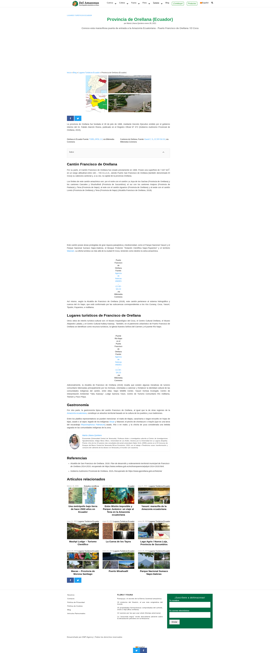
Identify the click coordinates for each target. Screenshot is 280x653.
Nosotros (70, 595)
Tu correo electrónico (179, 611)
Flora (145, 3)
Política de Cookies (75, 606)
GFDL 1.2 (98, 139)
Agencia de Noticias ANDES (118, 277)
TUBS (91, 139)
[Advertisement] (140, 55)
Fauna (133, 3)
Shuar (112, 422)
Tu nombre (174, 600)
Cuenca (110, 3)
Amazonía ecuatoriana (77, 413)
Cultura (122, 3)
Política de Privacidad (76, 602)
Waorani (70, 251)
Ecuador (131, 486)
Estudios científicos (91, 486)
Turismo (156, 3)
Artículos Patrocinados (76, 613)
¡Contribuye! (178, 3)
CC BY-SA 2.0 (118, 287)
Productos (192, 3)
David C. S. (148, 139)
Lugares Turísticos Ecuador (79, 15)
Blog (167, 3)
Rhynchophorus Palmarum (93, 425)
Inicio (69, 73)
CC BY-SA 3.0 (159, 139)
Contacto (70, 598)
